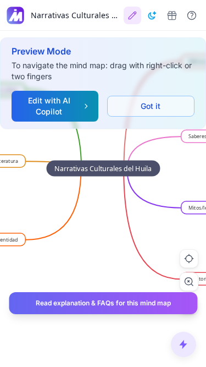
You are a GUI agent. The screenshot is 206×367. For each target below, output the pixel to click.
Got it (150, 106)
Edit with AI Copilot (49, 106)
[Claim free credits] (172, 15)
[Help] (192, 15)
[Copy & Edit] (132, 15)
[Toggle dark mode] (152, 15)
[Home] (15, 15)
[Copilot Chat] (183, 344)
